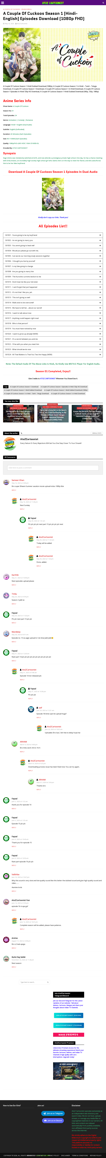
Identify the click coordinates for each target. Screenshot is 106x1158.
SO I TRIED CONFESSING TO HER (52, 407)
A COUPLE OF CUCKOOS (11, 9)
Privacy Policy (53, 1155)
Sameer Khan (18, 480)
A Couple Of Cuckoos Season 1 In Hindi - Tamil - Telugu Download (26, 393)
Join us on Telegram (55, 1113)
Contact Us (41, 1155)
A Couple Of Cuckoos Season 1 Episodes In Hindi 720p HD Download (64, 387)
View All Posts (96, 433)
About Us (30, 1155)
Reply (14, 490)
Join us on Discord (55, 1120)
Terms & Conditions (80, 1155)
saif (40, 707)
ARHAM (23, 741)
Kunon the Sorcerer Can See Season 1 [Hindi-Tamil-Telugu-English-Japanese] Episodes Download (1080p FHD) (87, 415)
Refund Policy (95, 1155)
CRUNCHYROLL (26, 9)
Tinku (14, 594)
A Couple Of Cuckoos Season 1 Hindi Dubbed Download (23, 390)
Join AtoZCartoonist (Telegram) (68, 1025)
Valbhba (15, 874)
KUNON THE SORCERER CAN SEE (87, 408)
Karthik (15, 575)
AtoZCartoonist (22, 24)
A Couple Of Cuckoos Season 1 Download (24, 387)
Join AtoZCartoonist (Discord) (68, 1015)
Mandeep (16, 631)
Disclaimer (65, 1155)
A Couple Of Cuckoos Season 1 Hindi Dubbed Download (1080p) (65, 390)
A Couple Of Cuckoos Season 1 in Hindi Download (68, 393)
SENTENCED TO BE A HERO (18, 408)
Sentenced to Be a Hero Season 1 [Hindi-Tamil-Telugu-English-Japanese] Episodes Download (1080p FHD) (18, 415)
